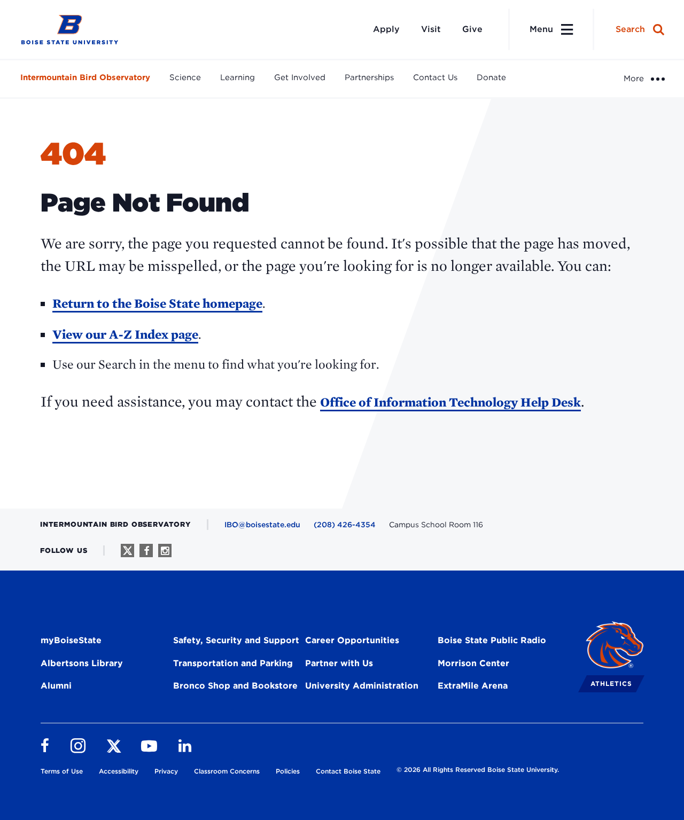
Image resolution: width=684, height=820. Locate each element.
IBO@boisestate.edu (262, 524)
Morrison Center (473, 663)
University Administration (361, 686)
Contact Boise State (348, 771)
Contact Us (435, 77)
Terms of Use (62, 771)
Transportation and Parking (233, 663)
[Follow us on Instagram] (165, 550)
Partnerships (369, 77)
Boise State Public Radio (492, 640)
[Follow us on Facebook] (146, 550)
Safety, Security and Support (236, 640)
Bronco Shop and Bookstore (235, 686)
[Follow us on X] (127, 550)
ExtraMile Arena (473, 686)
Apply (386, 29)
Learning (237, 77)
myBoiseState (71, 640)
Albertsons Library (82, 663)
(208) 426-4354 (345, 524)
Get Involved (299, 77)
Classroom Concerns (227, 771)
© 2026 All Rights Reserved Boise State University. (478, 770)
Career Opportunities (352, 640)
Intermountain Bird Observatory (85, 77)
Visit (431, 29)
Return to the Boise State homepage (157, 303)
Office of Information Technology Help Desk (450, 402)
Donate (491, 77)
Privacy (166, 771)
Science (185, 77)
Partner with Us (339, 663)
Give (472, 29)
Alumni (56, 686)
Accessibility (118, 771)
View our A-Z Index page (125, 334)
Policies (288, 771)
